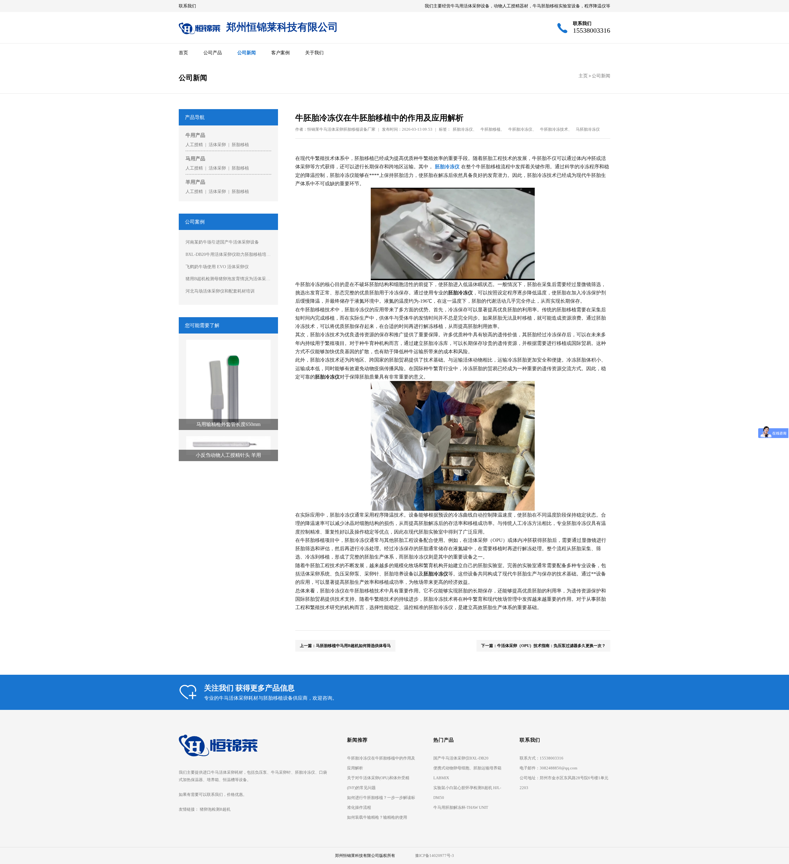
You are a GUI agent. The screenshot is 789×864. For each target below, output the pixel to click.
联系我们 (187, 5)
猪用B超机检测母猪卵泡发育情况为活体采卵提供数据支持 (228, 278)
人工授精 (194, 144)
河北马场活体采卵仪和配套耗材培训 (220, 291)
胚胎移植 (240, 144)
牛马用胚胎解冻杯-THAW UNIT (460, 807)
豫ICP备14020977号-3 (434, 855)
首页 (183, 52)
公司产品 (212, 52)
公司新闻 (246, 52)
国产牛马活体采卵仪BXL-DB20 (461, 758)
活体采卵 (217, 144)
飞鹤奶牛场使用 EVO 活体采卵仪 (217, 266)
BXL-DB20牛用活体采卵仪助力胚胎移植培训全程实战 (228, 254)
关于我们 (314, 52)
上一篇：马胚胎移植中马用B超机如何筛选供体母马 (345, 645)
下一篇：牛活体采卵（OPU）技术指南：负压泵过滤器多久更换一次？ (543, 645)
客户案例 (280, 52)
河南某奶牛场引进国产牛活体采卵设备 (222, 242)
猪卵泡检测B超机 (215, 809)
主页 (583, 75)
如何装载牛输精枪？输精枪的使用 (377, 817)
